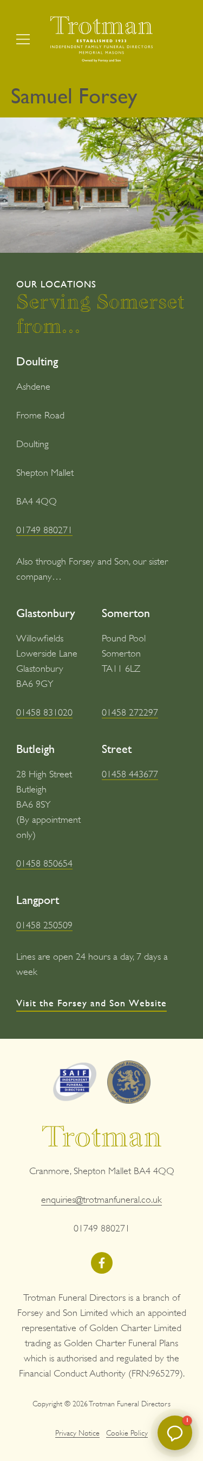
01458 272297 (130, 712)
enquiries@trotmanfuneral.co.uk (101, 1199)
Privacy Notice (77, 1433)
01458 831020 (44, 712)
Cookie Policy (127, 1433)
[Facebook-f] (102, 1263)
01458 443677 (130, 774)
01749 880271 (44, 530)
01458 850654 (44, 863)
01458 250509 (44, 925)
